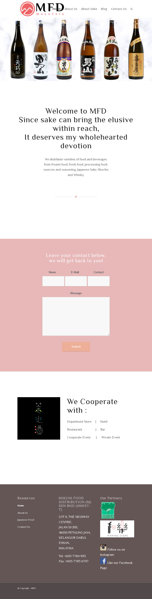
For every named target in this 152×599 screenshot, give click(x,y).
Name (53, 272)
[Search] (131, 9)
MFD (33, 588)
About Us (22, 512)
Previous (9, 49)
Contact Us (23, 526)
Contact (99, 272)
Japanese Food (25, 519)
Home (20, 505)
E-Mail (76, 272)
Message (76, 293)
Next (143, 49)
